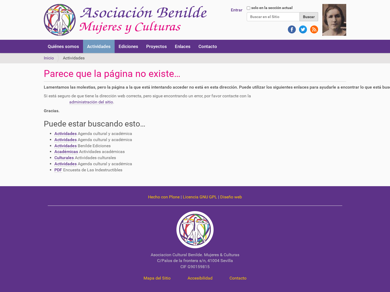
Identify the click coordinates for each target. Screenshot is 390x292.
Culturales (64, 157)
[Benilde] (125, 20)
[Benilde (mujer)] (334, 19)
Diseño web (231, 196)
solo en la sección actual (272, 8)
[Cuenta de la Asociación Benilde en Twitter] (302, 26)
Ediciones (128, 46)
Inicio (49, 57)
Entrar (236, 9)
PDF (58, 169)
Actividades (99, 46)
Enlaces (182, 46)
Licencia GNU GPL (200, 196)
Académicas (66, 151)
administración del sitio (91, 101)
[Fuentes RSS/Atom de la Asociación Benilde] (313, 26)
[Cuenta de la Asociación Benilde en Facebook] (291, 26)
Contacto (207, 46)
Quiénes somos (63, 46)
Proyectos (156, 46)
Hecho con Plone (164, 196)
